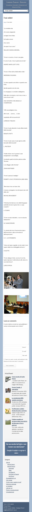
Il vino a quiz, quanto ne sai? (13, 482)
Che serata (9, 480)
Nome (24, 347)
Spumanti (11, 468)
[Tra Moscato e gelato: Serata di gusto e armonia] (8, 411)
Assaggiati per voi (11, 478)
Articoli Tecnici (11, 466)
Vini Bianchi (12, 472)
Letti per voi (9, 488)
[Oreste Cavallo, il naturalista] (8, 390)
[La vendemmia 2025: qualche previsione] (8, 400)
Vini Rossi (11, 476)
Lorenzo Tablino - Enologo (16, 2)
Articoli (8, 462)
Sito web (24, 355)
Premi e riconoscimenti (12, 490)
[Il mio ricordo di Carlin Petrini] (8, 379)
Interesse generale (11, 484)
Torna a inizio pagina (9, 504)
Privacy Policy (7, 506)
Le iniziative (9, 486)
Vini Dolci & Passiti (14, 474)
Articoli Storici (11, 464)
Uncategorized (10, 492)
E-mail (24, 351)
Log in (15, 510)
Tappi (10, 470)
